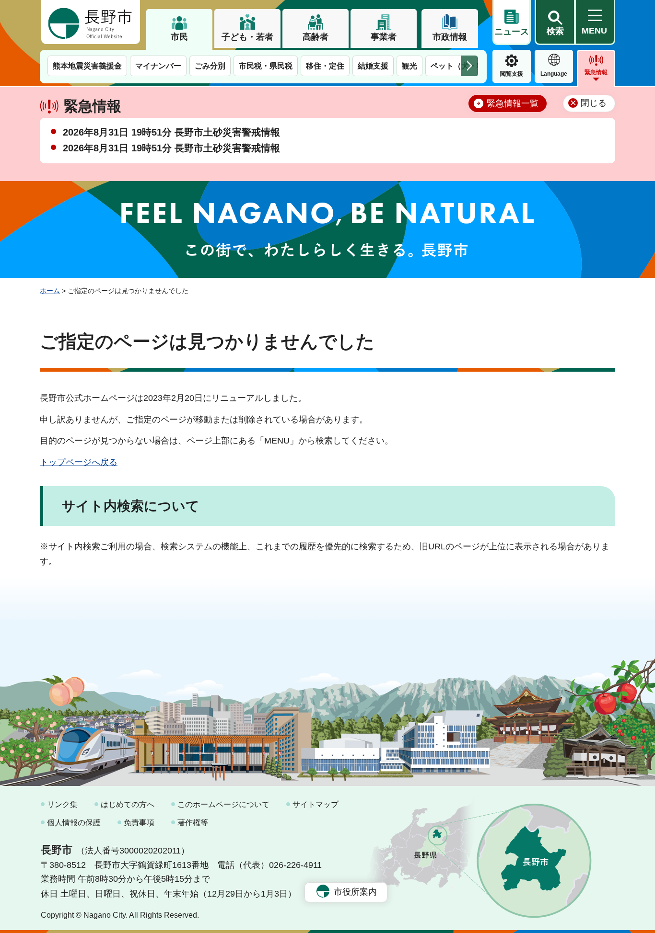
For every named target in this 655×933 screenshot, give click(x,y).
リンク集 (62, 804)
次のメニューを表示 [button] (469, 66)
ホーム (50, 291)
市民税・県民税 (265, 66)
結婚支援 (373, 66)
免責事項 (139, 823)
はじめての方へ (127, 804)
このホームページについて (223, 804)
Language (553, 73)
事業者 (384, 37)
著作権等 (192, 823)
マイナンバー (158, 66)
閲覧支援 (511, 73)
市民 (179, 37)
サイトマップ (315, 804)
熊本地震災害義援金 (87, 66)
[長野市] (90, 22)
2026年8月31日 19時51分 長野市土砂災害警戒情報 (171, 132)
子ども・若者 (247, 37)
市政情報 (450, 37)
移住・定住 (325, 66)
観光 (409, 66)
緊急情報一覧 (512, 103)
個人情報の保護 (74, 823)
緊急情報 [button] (596, 72)
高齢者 (315, 37)
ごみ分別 (210, 66)
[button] (555, 22)
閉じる (594, 103)
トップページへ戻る (78, 462)
